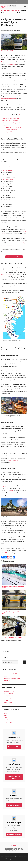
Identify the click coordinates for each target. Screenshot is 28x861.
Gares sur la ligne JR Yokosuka (10, 118)
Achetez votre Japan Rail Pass (14, 257)
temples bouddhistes (13, 460)
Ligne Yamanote (8, 702)
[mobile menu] (25, 6)
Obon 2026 (7, 680)
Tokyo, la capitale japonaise (12, 127)
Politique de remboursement (6, 856)
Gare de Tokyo (7, 166)
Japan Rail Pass (11, 64)
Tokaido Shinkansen (9, 691)
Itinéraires (6, 720)
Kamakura (10, 274)
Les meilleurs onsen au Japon (12, 678)
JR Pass (6, 553)
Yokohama (4, 274)
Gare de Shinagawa (8, 170)
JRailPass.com (5, 10)
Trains (5, 713)
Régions (6, 717)
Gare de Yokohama (8, 179)
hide (19, 115)
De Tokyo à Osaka (8, 696)
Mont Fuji (6, 676)
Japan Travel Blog (15, 10)
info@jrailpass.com (6, 2)
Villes (5, 715)
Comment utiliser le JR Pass (11, 674)
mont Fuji (10, 490)
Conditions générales (15, 856)
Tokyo (2, 62)
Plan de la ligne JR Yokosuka (10, 120)
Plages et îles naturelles (11, 132)
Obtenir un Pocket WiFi (14, 805)
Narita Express (7, 700)
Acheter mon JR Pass (14, 747)
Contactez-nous (12, 854)
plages (5, 486)
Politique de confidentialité (20, 854)
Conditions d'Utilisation (23, 856)
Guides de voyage (8, 722)
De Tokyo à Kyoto (8, 693)
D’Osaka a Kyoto (8, 698)
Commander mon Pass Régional (14, 777)
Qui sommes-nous (6, 854)
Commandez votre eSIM (14, 834)
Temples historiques (10, 130)
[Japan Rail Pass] (8, 6)
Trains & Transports (7, 51)
